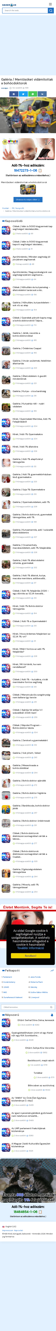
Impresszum (7, 1230)
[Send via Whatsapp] (32, 94)
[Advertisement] (28, 45)
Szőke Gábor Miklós (39, 992)
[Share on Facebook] (13, 94)
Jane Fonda (35, 977)
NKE (5, 992)
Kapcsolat (18, 1230)
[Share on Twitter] (23, 94)
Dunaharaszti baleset (13, 997)
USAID (6, 987)
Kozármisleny (9, 982)
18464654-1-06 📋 (28, 1212)
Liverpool (35, 997)
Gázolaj (33, 987)
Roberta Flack (37, 982)
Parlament (7, 977)
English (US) (10, 1226)
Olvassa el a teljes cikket (27, 199)
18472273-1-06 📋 (28, 170)
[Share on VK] (42, 94)
